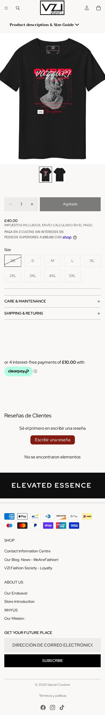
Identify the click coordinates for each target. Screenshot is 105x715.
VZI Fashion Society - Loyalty (28, 568)
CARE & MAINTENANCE (25, 301)
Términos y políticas (52, 696)
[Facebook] (43, 707)
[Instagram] (52, 707)
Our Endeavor (16, 592)
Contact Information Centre (27, 551)
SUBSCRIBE (52, 660)
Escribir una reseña (52, 440)
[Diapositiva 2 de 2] (59, 174)
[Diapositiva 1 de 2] (45, 174)
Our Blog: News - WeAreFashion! (31, 559)
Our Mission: (14, 618)
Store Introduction (19, 601)
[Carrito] (98, 8)
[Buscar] (18, 8)
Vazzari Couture (58, 685)
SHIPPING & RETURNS (23, 313)
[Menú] (6, 8)
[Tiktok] (62, 707)
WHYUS (11, 609)
